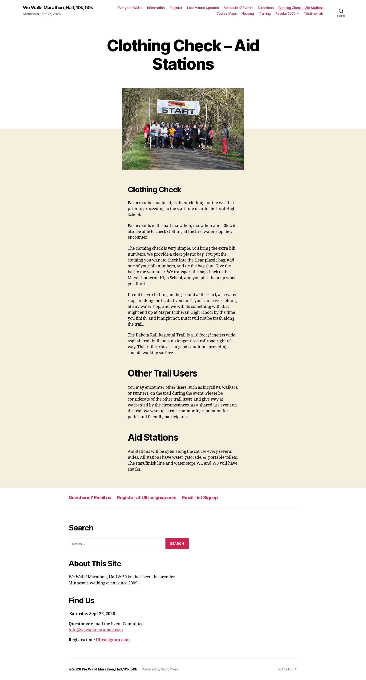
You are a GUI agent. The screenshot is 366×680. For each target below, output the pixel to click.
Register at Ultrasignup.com (146, 497)
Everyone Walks (130, 8)
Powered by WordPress (160, 669)
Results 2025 (285, 13)
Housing (248, 13)
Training (265, 13)
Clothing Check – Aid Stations (300, 8)
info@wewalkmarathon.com (96, 630)
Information (156, 8)
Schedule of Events (238, 8)
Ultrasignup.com (113, 640)
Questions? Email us (90, 497)
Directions (266, 8)
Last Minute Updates (203, 8)
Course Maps (226, 13)
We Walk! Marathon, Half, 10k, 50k (58, 7)
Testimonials (313, 13)
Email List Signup (200, 497)
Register (175, 8)
